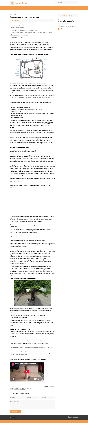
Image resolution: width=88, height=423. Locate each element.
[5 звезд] (30, 388)
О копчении (13, 8)
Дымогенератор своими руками (66, 21)
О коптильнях (32, 8)
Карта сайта (75, 416)
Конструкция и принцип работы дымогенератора (23, 25)
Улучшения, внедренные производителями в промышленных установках (32, 32)
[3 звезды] (22, 388)
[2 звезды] (17, 388)
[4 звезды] (27, 388)
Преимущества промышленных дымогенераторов (23, 30)
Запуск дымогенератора (17, 27)
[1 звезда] (12, 388)
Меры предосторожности (17, 37)
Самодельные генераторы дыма (19, 34)
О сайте (70, 416)
